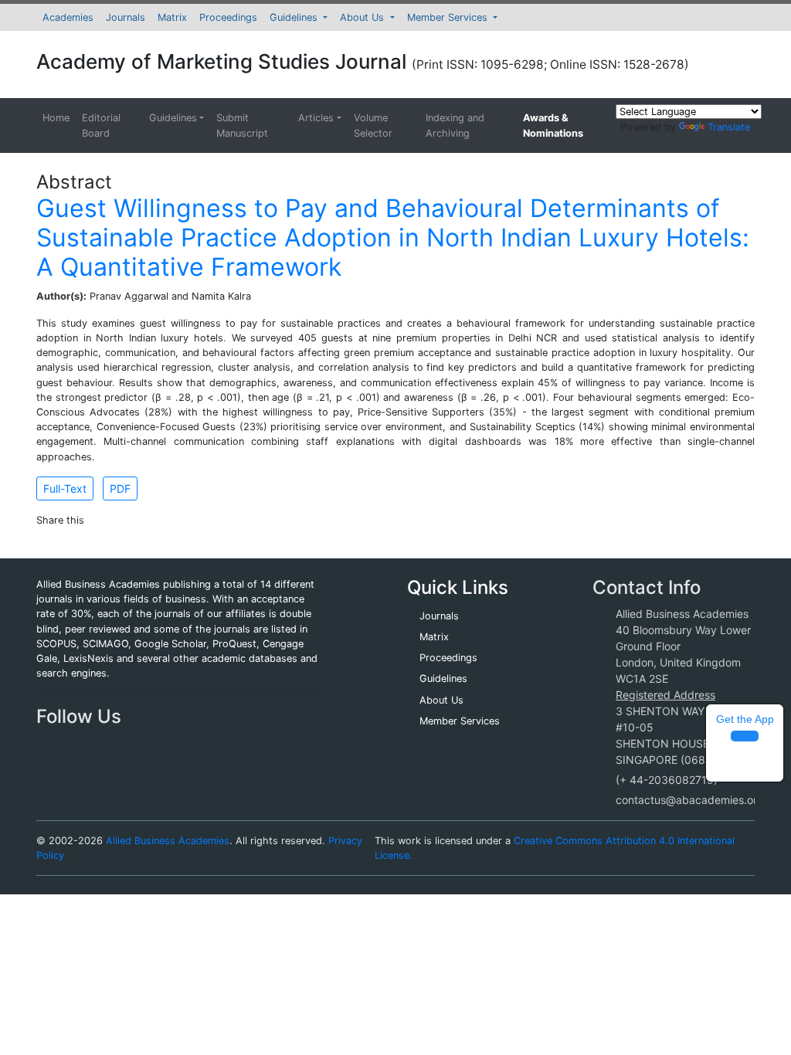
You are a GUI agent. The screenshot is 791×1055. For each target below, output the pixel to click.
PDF (120, 488)
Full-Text (65, 488)
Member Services (449, 17)
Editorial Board (101, 125)
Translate (729, 127)
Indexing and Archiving (455, 125)
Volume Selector (373, 125)
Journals (125, 17)
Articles (316, 118)
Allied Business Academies (167, 840)
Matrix (172, 17)
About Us (363, 17)
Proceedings (228, 17)
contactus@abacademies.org (690, 799)
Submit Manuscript (242, 125)
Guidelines (295, 17)
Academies (67, 17)
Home (56, 118)
